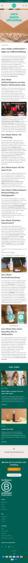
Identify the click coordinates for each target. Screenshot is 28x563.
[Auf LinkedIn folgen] (12, 546)
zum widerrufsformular (14, 475)
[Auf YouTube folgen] (9, 546)
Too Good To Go (5, 180)
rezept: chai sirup (7, 429)
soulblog (3, 519)
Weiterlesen (4, 404)
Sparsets (22, 243)
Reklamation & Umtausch (7, 538)
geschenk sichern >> (14, 469)
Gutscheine (4, 516)
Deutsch (14, 550)
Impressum (3, 533)
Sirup (13, 252)
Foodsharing (17, 154)
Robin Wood (4, 118)
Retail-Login (4, 509)
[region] (14, 450)
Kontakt (3, 507)
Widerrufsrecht (4, 531)
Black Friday (4, 388)
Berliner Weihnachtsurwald (7, 123)
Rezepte (3, 426)
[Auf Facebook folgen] (2, 546)
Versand (3, 521)
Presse (2, 504)
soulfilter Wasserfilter (14, 234)
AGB (2, 528)
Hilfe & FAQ (4, 502)
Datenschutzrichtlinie (6, 535)
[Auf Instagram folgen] (5, 546)
